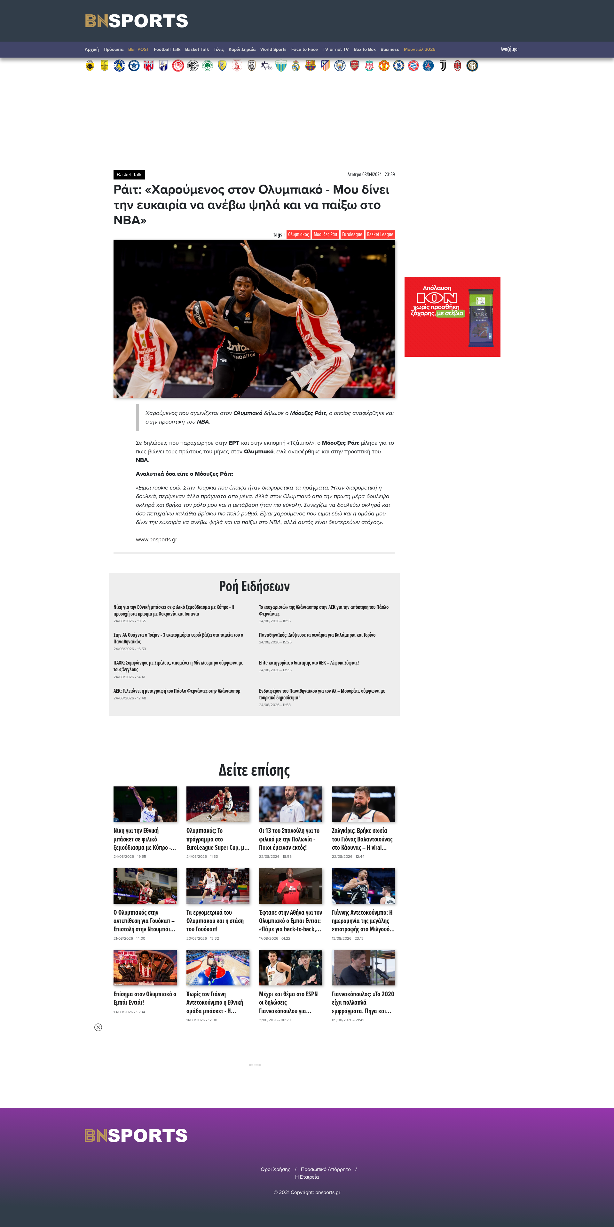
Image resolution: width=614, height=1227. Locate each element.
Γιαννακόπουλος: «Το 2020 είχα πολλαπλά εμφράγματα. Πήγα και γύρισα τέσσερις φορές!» (363, 1003)
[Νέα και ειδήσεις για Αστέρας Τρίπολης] (119, 65)
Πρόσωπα (113, 49)
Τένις (219, 49)
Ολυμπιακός (298, 234)
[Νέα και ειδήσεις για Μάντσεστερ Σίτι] (340, 65)
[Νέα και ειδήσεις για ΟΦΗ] (193, 65)
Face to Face (304, 49)
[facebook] (518, 1135)
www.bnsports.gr (156, 539)
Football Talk (167, 49)
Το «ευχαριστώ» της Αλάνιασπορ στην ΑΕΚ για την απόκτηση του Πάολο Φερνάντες (324, 610)
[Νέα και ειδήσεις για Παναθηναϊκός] (207, 65)
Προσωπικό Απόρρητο (326, 1169)
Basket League (380, 234)
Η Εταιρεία (307, 1177)
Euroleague (352, 234)
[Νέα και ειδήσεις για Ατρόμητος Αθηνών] (134, 65)
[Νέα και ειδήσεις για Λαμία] (163, 65)
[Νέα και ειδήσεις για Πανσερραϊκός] (237, 65)
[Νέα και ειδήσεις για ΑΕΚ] (90, 65)
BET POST (138, 49)
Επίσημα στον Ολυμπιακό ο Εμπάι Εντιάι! (145, 999)
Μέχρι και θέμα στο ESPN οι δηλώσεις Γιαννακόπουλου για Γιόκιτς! (288, 1003)
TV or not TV (336, 49)
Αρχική (92, 49)
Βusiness (390, 49)
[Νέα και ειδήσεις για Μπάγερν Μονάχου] (413, 65)
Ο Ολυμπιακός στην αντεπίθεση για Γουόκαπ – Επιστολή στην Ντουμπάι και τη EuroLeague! (144, 921)
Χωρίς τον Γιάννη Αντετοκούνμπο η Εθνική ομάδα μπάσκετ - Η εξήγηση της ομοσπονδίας (216, 1003)
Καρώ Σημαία (242, 49)
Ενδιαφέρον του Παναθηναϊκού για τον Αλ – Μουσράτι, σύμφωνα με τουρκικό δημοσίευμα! (322, 694)
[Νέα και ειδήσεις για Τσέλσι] (399, 65)
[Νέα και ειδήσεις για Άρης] (104, 65)
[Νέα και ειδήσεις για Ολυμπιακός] (178, 65)
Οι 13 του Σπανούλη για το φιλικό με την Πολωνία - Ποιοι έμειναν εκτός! (289, 839)
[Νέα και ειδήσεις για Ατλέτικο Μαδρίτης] (325, 65)
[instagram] (509, 1135)
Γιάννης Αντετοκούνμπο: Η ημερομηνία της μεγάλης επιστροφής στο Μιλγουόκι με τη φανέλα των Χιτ (363, 921)
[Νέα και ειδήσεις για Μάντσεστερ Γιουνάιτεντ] (384, 65)
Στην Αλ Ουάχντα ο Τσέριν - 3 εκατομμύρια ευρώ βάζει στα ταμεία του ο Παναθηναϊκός (178, 638)
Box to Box (365, 49)
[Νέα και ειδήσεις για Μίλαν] (458, 65)
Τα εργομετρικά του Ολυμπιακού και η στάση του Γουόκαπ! (215, 921)
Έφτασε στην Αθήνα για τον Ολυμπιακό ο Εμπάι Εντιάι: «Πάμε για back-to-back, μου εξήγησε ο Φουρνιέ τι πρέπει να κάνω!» (290, 921)
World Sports (273, 49)
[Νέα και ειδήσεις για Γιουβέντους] (443, 65)
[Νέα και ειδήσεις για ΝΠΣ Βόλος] (149, 65)
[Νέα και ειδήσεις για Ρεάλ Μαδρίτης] (296, 65)
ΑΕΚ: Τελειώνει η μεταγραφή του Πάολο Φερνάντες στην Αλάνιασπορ (177, 691)
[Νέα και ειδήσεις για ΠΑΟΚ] (252, 65)
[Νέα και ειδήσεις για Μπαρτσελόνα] (310, 65)
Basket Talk (197, 49)
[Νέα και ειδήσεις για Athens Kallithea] (266, 65)
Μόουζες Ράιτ (325, 234)
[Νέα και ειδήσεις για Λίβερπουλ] (369, 65)
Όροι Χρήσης (275, 1169)
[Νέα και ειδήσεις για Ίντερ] (472, 65)
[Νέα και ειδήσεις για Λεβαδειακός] (281, 65)
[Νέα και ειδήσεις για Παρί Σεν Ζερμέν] (428, 65)
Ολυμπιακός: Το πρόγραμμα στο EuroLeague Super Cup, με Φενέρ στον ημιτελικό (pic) (217, 839)
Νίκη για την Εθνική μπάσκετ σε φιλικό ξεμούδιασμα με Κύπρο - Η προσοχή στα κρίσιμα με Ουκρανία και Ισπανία (174, 610)
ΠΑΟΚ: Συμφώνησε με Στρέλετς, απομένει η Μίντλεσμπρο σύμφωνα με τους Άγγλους (178, 666)
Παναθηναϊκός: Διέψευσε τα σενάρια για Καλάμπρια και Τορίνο (317, 635)
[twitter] (525, 1135)
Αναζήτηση (510, 49)
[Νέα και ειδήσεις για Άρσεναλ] (355, 65)
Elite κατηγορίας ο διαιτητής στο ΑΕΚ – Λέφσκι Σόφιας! (309, 663)
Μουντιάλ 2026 (420, 49)
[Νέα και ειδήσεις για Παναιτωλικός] (222, 65)
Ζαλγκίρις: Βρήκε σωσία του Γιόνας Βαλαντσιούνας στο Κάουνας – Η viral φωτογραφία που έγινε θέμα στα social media (362, 839)
